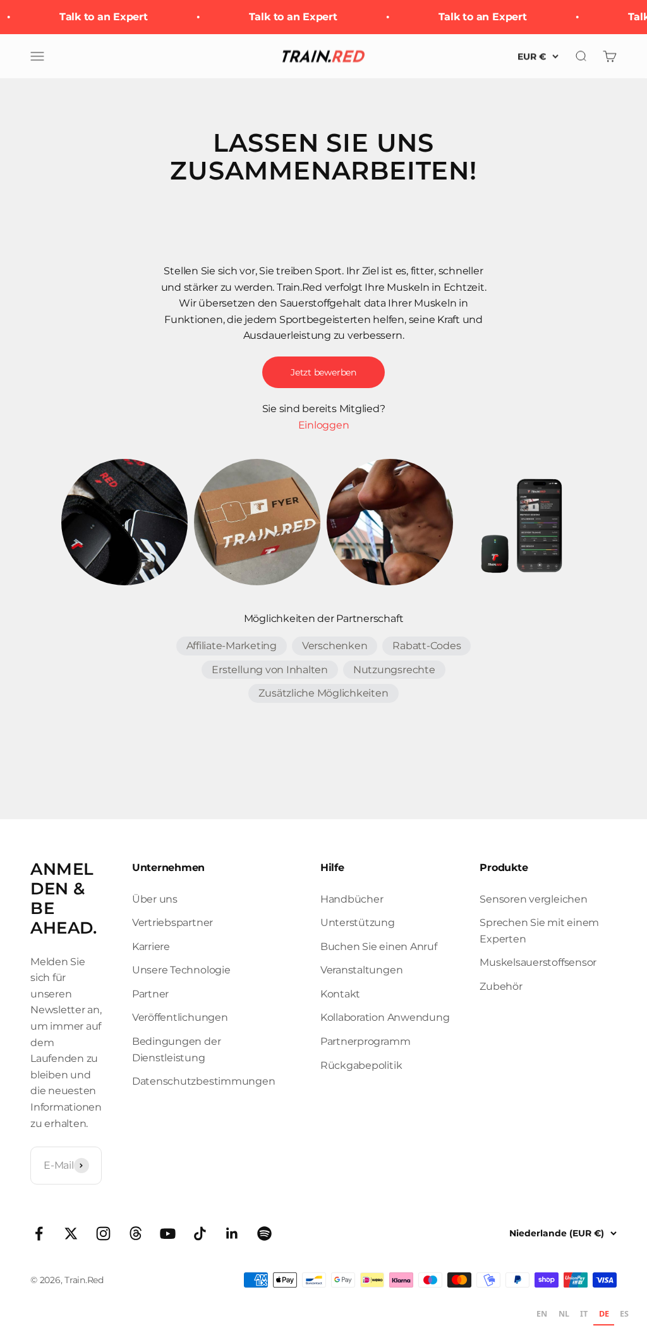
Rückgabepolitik (361, 1065)
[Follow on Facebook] (38, 1233)
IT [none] (584, 1313)
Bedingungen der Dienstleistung (176, 1049)
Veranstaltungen (361, 970)
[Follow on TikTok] (200, 1233)
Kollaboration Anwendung (384, 1017)
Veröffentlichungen (180, 1017)
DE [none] (604, 1313)
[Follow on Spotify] (264, 1233)
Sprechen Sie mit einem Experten (539, 931)
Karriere (151, 947)
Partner (150, 994)
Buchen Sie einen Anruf (378, 947)
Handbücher (352, 899)
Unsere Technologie (181, 970)
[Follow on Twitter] (71, 1233)
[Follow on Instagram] (103, 1233)
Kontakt (340, 994)
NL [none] (564, 1313)
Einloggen (323, 425)
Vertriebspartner (172, 923)
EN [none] (541, 1313)
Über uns (155, 899)
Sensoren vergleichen (533, 899)
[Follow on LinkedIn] (232, 1233)
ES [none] (624, 1313)
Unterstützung (357, 923)
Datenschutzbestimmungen (203, 1081)
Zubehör (501, 986)
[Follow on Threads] (135, 1233)
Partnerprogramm (365, 1041)
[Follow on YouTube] (167, 1233)
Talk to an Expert (98, 17)
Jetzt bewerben (323, 372)
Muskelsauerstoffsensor (538, 962)
